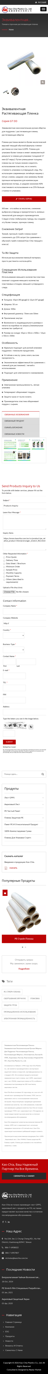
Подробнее (24, 968)
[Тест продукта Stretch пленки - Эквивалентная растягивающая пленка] (24, 456)
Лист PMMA (21, 1139)
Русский (42, 2)
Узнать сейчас (25, 199)
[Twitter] (6, 1222)
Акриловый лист (12, 804)
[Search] (42, 774)
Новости (9, 1341)
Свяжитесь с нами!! (24, 1176)
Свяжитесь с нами (14, 1350)
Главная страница (13, 1322)
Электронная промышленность (19, 1019)
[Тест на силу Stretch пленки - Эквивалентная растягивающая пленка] (10, 456)
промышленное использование (20, 1012)
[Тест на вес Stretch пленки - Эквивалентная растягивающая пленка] (38, 444)
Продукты (10, 1336)
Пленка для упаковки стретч (17, 838)
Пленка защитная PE (13, 818)
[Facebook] (3, 1222)
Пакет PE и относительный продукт (21, 824)
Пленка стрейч (9, 1142)
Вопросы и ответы (14, 1346)
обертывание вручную (15, 999)
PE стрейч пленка (12, 992)
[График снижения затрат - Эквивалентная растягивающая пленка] (24, 444)
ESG (7, 1332)
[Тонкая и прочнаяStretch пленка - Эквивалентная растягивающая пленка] (10, 444)
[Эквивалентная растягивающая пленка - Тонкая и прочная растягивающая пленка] (43, 82)
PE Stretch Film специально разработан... (21, 1288)
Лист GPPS (9, 798)
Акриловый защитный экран (15, 1299)
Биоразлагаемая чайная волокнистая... (21, 1277)
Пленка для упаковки (22, 1142)
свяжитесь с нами (10, 1145)
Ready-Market (35, 1370)
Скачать (13, 868)
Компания (9, 1327)
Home (11, 30)
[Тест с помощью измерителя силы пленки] (15, 91)
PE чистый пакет (12, 811)
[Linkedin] (9, 1222)
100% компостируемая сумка (17, 831)
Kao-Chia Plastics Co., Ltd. (30, 1363)
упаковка (35, 999)
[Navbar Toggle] (43, 9)
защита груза (10, 1005)
